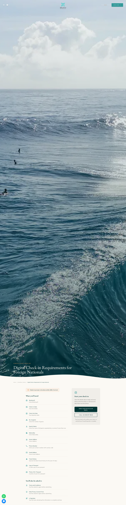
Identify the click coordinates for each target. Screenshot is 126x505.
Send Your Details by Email (86, 409)
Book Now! (117, 5)
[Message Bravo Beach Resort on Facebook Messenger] (4, 501)
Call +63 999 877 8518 (86, 415)
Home (14, 382)
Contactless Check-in (21, 382)
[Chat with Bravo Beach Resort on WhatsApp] (4, 496)
